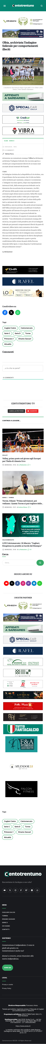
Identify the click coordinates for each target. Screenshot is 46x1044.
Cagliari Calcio (10, 328)
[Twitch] (28, 583)
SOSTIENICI (6, 938)
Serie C (7, 333)
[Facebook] (4, 312)
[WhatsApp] (17, 312)
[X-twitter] (11, 583)
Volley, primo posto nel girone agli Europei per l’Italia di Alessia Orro (21, 459)
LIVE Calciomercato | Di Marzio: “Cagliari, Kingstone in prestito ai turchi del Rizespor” (22, 544)
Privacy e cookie (7, 984)
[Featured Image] (23, 440)
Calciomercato (27, 328)
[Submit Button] (40, 563)
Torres (28, 333)
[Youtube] (6, 583)
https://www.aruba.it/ (23, 1026)
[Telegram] (34, 583)
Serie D (18, 333)
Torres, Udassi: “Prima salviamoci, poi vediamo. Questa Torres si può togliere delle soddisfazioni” (22, 503)
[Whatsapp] (39, 583)
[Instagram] (23, 583)
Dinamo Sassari (24, 339)
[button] (4, 5)
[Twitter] (11, 312)
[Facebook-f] (17, 583)
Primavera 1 (9, 339)
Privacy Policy (6, 988)
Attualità (7, 344)
